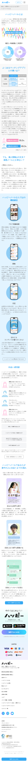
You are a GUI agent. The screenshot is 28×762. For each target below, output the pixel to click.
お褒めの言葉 (4, 694)
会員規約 (3, 720)
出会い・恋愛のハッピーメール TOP (10, 6)
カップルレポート (5, 688)
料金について (4, 686)
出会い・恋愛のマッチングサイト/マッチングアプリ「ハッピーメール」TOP (10, 667)
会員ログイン (4, 677)
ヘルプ (3, 697)
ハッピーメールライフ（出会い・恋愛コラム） (11, 702)
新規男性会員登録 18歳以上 (7, 674)
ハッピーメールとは (6, 680)
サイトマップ (4, 731)
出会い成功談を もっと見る (14, 456)
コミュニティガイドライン (6, 729)
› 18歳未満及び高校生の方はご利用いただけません (14, 636)
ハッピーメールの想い (6, 683)
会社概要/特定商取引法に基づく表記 (8, 725)
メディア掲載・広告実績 (7, 700)
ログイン (19, 2)
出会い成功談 (4, 691)
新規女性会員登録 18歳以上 (7, 671)
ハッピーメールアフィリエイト (8, 705)
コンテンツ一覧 (5, 708)
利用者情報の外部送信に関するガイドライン (9, 727)
